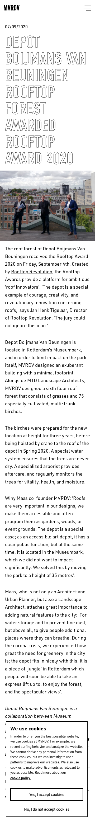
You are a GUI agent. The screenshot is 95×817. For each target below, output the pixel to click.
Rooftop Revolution (31, 271)
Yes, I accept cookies (46, 794)
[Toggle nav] (87, 8)
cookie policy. (20, 778)
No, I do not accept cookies (46, 809)
